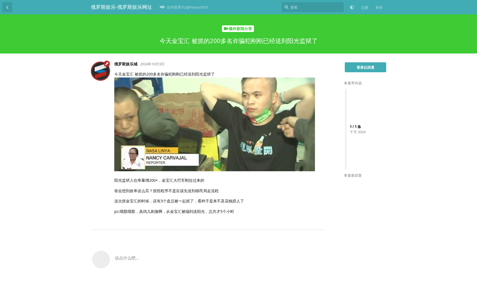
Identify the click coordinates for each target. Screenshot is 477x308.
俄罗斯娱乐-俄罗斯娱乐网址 (121, 7)
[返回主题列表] (7, 7)
